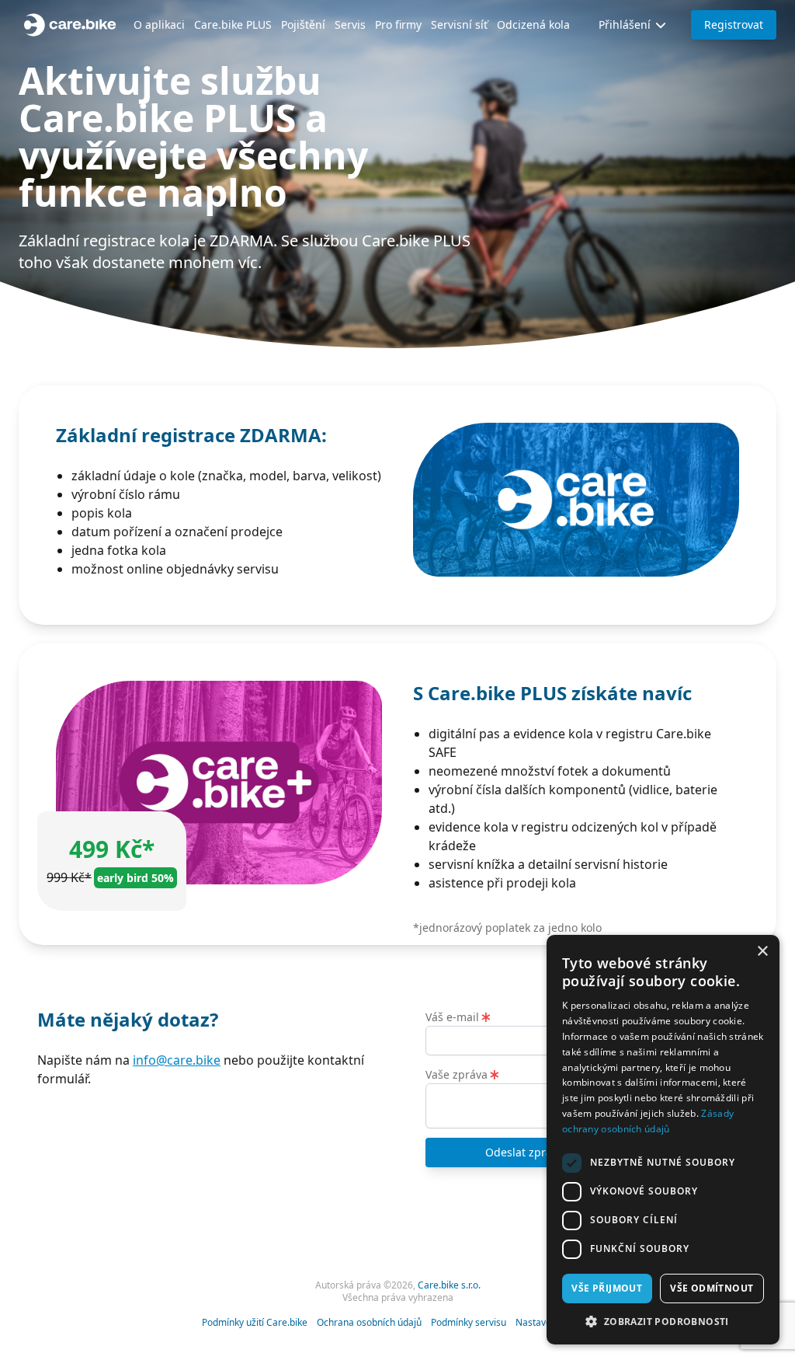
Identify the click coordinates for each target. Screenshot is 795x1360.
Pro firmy (398, 24)
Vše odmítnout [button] (711, 1288)
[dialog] (663, 1139)
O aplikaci (159, 24)
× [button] (762, 951)
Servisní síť (459, 24)
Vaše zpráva (458, 1074)
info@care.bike (176, 1060)
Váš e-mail (453, 1017)
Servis (350, 24)
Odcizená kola (533, 24)
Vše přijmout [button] (606, 1288)
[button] (663, 1321)
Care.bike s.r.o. (449, 1285)
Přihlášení (625, 24)
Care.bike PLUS (233, 24)
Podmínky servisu (468, 1322)
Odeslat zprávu (524, 1152)
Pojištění (303, 24)
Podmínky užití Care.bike (254, 1322)
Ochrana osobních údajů (369, 1322)
